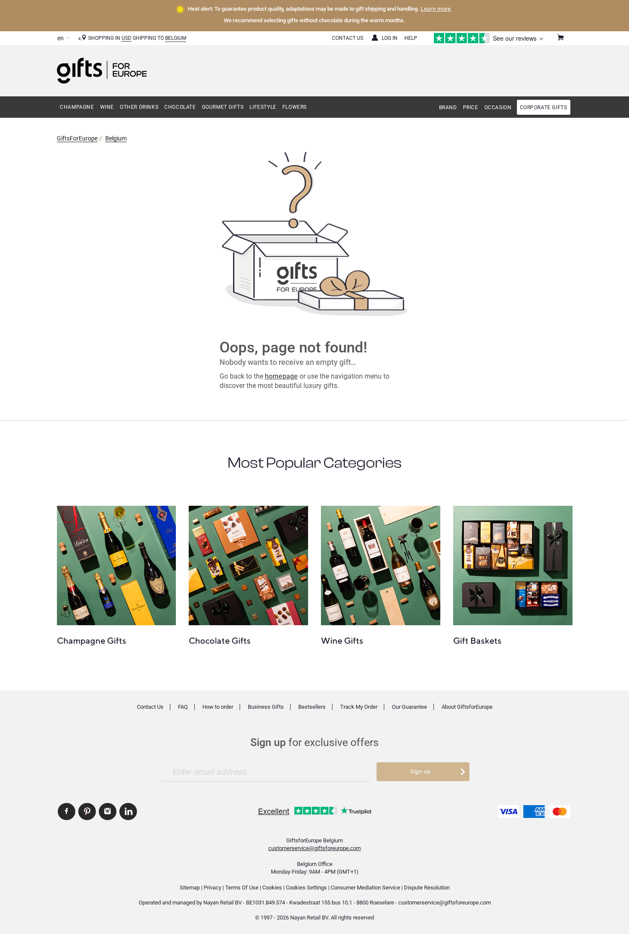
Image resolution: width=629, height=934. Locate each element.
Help (410, 38)
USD (126, 38)
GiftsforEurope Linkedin (128, 811)
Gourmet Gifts (223, 107)
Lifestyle (262, 107)
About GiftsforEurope (467, 707)
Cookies (272, 887)
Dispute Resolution (427, 887)
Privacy (212, 887)
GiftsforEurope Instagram (107, 811)
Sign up (420, 771)
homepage (281, 376)
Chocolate (180, 107)
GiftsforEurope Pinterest (87, 811)
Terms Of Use (241, 887)
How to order (217, 707)
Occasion (498, 107)
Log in (390, 38)
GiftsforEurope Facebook (66, 811)
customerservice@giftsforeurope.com (314, 848)
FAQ (183, 707)
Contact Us (347, 38)
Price (470, 107)
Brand (448, 107)
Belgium (175, 38)
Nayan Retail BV (222, 902)
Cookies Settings (306, 887)
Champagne (77, 107)
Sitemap (190, 887)
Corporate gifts (543, 107)
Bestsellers (312, 707)
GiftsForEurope (77, 138)
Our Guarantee (409, 707)
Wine (107, 107)
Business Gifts (266, 707)
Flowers (294, 107)
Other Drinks (139, 107)
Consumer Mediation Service (365, 887)
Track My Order (358, 707)
